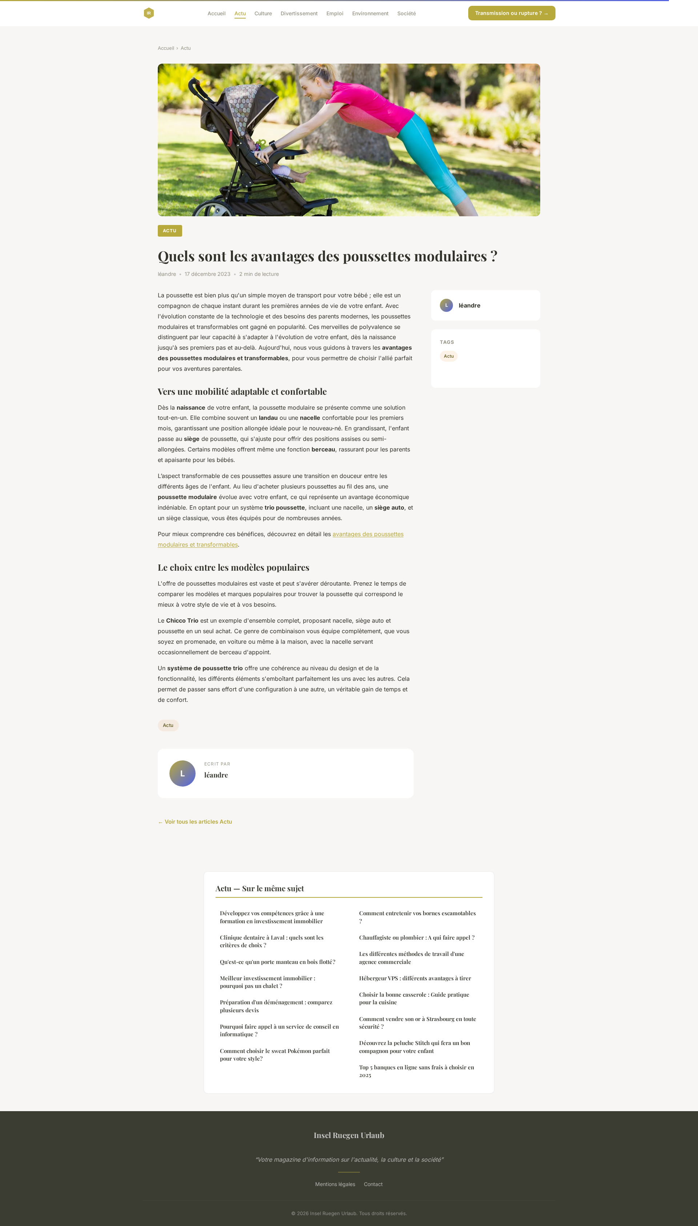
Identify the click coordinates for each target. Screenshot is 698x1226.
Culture (263, 13)
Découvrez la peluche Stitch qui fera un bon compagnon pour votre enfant (414, 1046)
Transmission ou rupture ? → (512, 13)
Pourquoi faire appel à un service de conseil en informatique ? (279, 1030)
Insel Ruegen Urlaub (349, 1135)
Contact (373, 1184)
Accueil (217, 13)
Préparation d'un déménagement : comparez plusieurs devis (276, 1005)
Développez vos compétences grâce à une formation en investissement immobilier (272, 916)
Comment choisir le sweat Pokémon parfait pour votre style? (275, 1054)
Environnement (370, 13)
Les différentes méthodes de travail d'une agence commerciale (411, 957)
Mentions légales (335, 1184)
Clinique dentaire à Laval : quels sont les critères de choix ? (272, 941)
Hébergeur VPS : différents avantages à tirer (415, 978)
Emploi (335, 13)
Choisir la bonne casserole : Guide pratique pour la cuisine (414, 998)
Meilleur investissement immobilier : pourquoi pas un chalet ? (267, 981)
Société (406, 13)
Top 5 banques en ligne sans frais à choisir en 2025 (416, 1071)
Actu (240, 13)
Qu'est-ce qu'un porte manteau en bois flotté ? (277, 961)
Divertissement (299, 13)
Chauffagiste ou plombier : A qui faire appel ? (416, 937)
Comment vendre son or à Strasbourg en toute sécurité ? (417, 1022)
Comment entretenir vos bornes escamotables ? (417, 916)
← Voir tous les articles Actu (195, 821)
